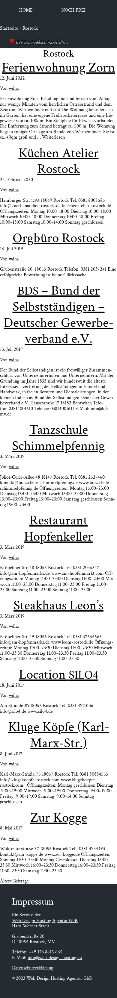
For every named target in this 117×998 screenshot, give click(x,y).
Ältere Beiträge (14, 881)
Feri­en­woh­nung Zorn (58, 67)
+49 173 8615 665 (45, 952)
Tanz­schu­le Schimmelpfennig (58, 438)
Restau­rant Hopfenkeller (58, 528)
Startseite (9, 28)
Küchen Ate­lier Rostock (59, 161)
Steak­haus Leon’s (59, 605)
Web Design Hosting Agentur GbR (45, 920)
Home (26, 10)
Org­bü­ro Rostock (59, 238)
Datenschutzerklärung (32, 968)
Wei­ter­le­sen (53, 137)
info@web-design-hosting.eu (55, 958)
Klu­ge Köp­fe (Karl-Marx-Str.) (58, 735)
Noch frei (74, 10)
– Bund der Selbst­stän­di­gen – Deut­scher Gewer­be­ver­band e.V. (58, 315)
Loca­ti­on (58, 674)
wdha (14, 88)
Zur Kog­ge (58, 817)
